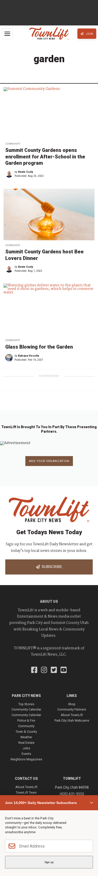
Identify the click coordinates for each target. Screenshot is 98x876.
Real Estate (26, 743)
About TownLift (72, 715)
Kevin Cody (25, 172)
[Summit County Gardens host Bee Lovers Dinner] (49, 214)
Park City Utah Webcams (72, 720)
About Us (49, 601)
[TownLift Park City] (49, 33)
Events (26, 754)
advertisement (49, 376)
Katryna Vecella (28, 355)
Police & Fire (26, 720)
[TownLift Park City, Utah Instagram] (44, 670)
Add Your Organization (49, 461)
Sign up (49, 862)
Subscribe (51, 566)
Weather (26, 737)
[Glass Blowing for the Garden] (49, 309)
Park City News (26, 696)
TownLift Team (26, 792)
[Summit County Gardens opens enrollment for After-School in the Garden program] (49, 113)
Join (89, 34)
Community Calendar (26, 709)
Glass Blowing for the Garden (39, 347)
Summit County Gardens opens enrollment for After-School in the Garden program (45, 156)
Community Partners (71, 709)
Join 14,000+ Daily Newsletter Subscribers (41, 803)
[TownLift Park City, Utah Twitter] (54, 670)
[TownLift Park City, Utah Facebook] (34, 670)
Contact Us (26, 779)
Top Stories (26, 704)
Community (12, 143)
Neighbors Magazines (26, 759)
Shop (71, 704)
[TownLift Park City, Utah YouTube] (64, 670)
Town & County (26, 731)
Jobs (26, 748)
